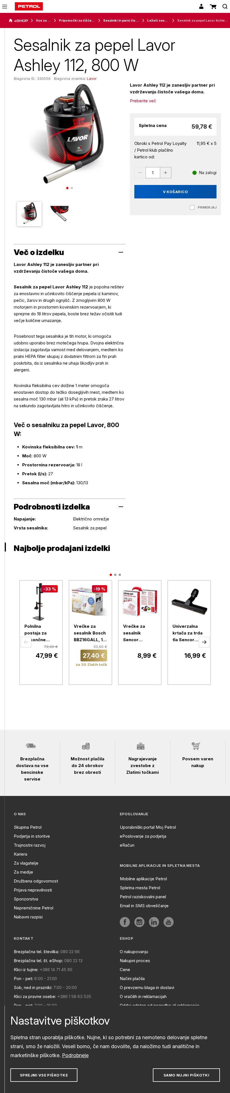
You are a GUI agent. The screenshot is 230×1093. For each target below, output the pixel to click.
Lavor (92, 78)
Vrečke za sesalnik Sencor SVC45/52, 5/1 (138, 633)
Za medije (23, 872)
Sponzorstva (26, 899)
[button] (26, 642)
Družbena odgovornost (36, 881)
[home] (29, 6)
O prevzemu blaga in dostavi (147, 987)
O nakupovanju (134, 951)
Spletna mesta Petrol (140, 887)
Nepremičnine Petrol (33, 908)
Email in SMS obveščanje (144, 905)
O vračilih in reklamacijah (143, 996)
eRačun (127, 845)
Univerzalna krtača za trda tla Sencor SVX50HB (188, 633)
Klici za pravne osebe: (35, 996)
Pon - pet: (23, 978)
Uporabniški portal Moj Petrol (148, 827)
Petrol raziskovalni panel (143, 896)
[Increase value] (165, 172)
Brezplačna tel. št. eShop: (38, 960)
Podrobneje (75, 1055)
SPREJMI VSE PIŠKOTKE (44, 1075)
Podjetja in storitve (32, 836)
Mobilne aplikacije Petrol (143, 878)
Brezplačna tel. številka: (36, 951)
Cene (125, 969)
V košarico (175, 191)
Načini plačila (132, 978)
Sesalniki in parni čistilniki (121, 20)
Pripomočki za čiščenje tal (77, 20)
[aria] (18, 21)
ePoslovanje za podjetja (143, 836)
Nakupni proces (135, 960)
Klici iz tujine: (26, 969)
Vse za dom (43, 20)
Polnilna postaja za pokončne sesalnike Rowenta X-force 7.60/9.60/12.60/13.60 (41, 633)
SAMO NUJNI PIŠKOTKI (187, 1075)
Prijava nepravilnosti (33, 890)
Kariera (20, 854)
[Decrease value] (140, 172)
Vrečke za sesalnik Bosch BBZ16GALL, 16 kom (90, 633)
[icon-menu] (4, 6)
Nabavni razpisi (28, 917)
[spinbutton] (153, 172)
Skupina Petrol (28, 827)
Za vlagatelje (26, 863)
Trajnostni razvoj (29, 845)
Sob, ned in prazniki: (33, 987)
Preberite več (143, 100)
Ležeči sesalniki (158, 20)
